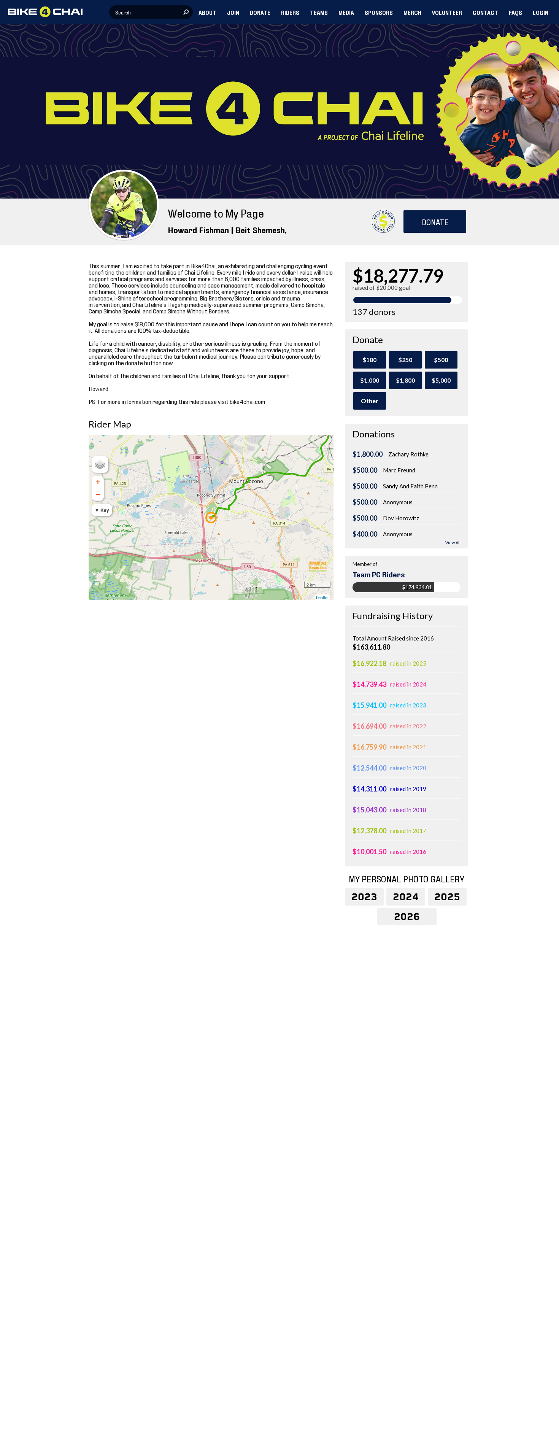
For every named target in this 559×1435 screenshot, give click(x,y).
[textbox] (151, 12)
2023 (364, 897)
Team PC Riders (379, 573)
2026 (407, 917)
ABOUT (207, 12)
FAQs (515, 12)
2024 (406, 897)
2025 (447, 897)
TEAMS (319, 12)
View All (453, 542)
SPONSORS (379, 12)
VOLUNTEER (447, 12)
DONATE (260, 12)
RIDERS (290, 12)
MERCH (412, 12)
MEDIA (346, 12)
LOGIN (540, 12)
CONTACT (485, 12)
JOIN (233, 12)
